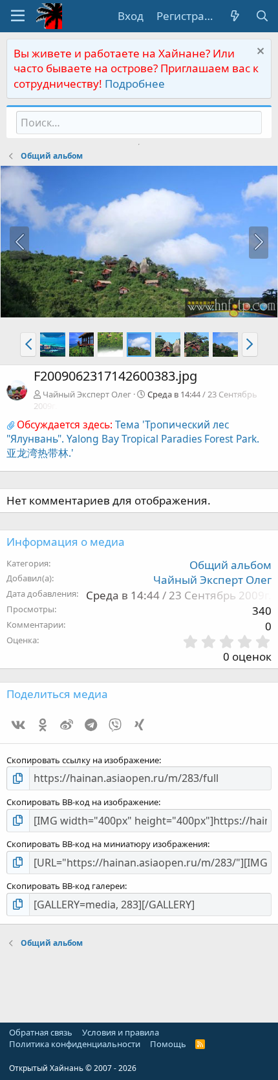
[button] (18, 16)
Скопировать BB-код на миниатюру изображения (107, 844)
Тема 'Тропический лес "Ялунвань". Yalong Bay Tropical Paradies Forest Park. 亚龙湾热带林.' (132, 438)
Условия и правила (120, 1032)
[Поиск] (261, 16)
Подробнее (135, 83)
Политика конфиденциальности (74, 1044)
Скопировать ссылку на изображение (82, 760)
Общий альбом (230, 564)
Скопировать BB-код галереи (65, 886)
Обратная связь (40, 1032)
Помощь (168, 1044)
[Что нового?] (234, 16)
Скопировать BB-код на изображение (82, 802)
